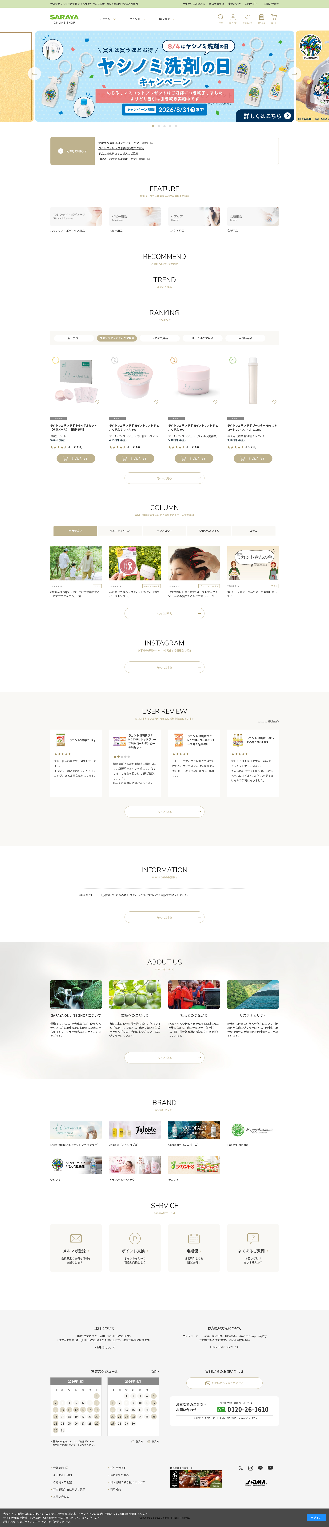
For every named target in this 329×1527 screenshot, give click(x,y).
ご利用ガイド (252, 4)
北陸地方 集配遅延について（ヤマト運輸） (124, 143)
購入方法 (164, 19)
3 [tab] (164, 126)
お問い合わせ (271, 4)
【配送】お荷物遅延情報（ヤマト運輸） (122, 159)
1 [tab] (153, 126)
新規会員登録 (216, 4)
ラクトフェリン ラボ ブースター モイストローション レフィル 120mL (252, 427)
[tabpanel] (164, 76)
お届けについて (105, 1347)
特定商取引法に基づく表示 (69, 1489)
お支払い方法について (225, 1347)
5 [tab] (176, 126)
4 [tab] (170, 126)
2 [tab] (159, 126)
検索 (221, 22)
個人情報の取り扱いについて (127, 1482)
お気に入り (247, 22)
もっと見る (164, 478)
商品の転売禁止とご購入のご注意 (118, 153)
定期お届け (234, 4)
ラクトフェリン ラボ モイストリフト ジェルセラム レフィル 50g (134, 427)
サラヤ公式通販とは (194, 4)
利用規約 (115, 1489)
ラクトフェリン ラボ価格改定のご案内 (121, 148)
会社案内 (58, 1468)
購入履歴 (261, 22)
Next (294, 73)
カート (274, 22)
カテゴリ (105, 19)
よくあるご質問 (62, 1475)
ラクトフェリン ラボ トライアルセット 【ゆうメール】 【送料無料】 (73, 427)
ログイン (233, 22)
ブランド (134, 19)
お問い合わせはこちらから (228, 1383)
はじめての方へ (119, 1475)
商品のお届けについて (64, 1444)
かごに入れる (80, 458)
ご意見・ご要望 (62, 1482)
